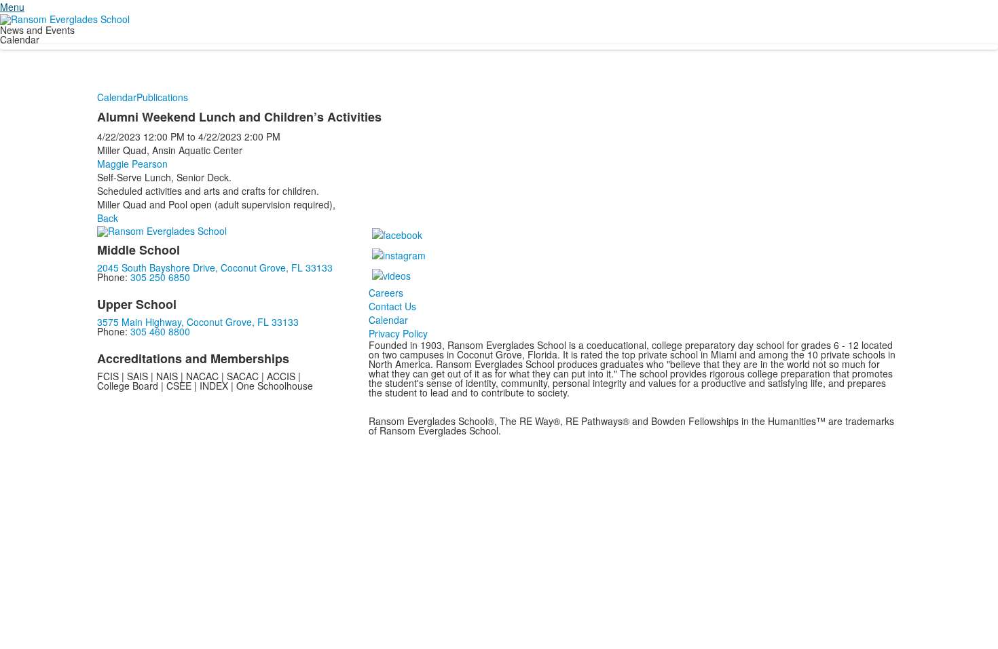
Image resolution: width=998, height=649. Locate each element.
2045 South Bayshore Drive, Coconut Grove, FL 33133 (215, 267)
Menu (12, 7)
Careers (386, 292)
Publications (162, 97)
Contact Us (392, 306)
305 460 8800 (160, 331)
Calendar (116, 97)
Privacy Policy (398, 333)
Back (107, 218)
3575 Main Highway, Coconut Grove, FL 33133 (198, 322)
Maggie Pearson (132, 163)
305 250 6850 (160, 277)
